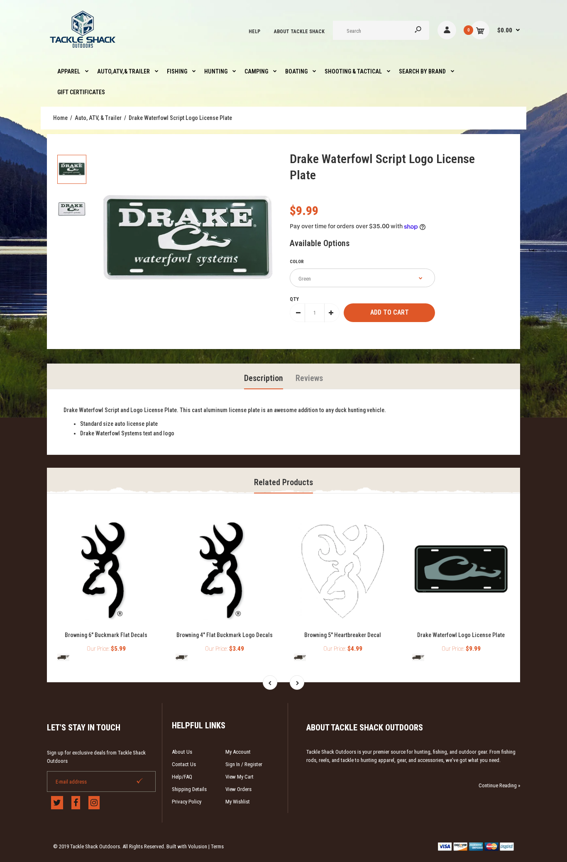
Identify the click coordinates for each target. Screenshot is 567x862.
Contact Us (184, 764)
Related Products (283, 482)
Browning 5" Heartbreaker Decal (342, 635)
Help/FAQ (182, 777)
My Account (238, 752)
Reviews (309, 378)
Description (263, 378)
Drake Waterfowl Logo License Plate (461, 635)
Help (254, 31)
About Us (182, 752)
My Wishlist (237, 802)
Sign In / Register (243, 764)
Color (297, 261)
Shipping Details (189, 789)
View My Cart (239, 777)
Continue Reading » (499, 785)
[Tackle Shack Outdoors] (83, 49)
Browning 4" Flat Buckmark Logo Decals (224, 635)
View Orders (238, 789)
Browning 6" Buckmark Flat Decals (106, 635)
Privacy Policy (186, 802)
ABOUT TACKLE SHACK (299, 31)
